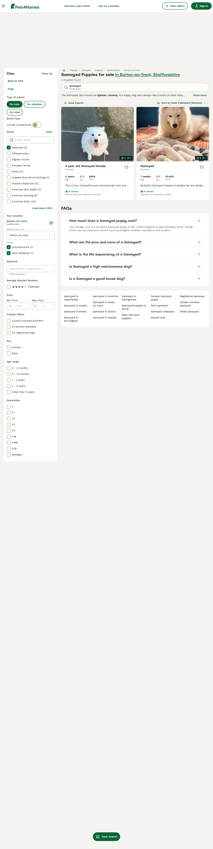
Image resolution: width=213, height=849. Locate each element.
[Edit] (51, 222)
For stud (15, 112)
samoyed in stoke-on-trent (104, 304)
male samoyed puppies (130, 316)
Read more (200, 95)
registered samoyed (192, 296)
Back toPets (15, 80)
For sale (14, 104)
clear (49, 131)
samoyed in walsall (104, 317)
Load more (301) (42, 208)
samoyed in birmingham (71, 319)
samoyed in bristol (75, 311)
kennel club (158, 317)
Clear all (47, 73)
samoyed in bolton (104, 311)
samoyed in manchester (71, 298)
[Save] (126, 167)
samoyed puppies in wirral (134, 307)
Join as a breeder (108, 5)
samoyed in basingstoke (129, 298)
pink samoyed (159, 305)
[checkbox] (8, 147)
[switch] (37, 125)
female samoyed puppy (161, 298)
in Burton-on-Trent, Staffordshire (147, 74)
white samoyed (189, 311)
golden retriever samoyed (190, 304)
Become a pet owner (77, 5)
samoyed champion (163, 311)
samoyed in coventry (105, 296)
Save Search (76, 102)
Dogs (11, 88)
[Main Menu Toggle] (3, 6)
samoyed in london (75, 305)
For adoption (34, 104)
